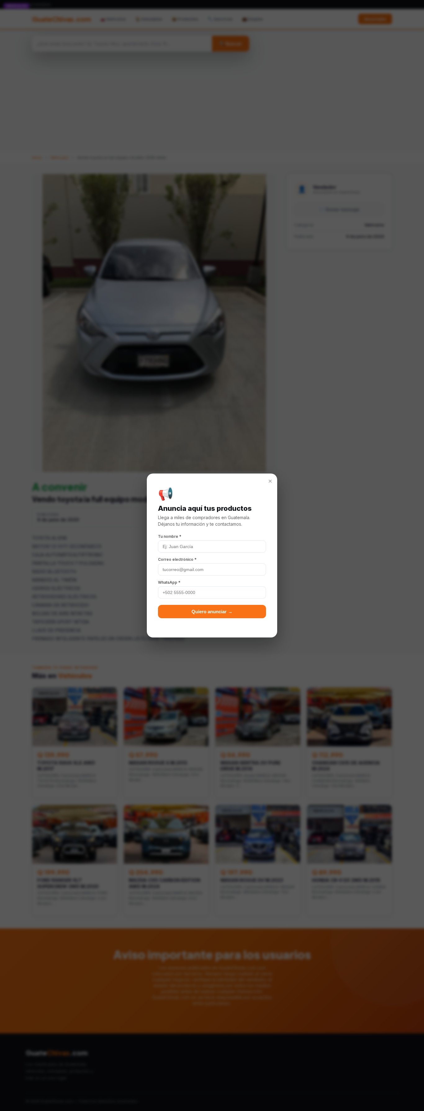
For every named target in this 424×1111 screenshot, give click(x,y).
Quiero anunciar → (212, 611)
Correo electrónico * (177, 559)
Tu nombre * (169, 536)
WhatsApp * (169, 582)
